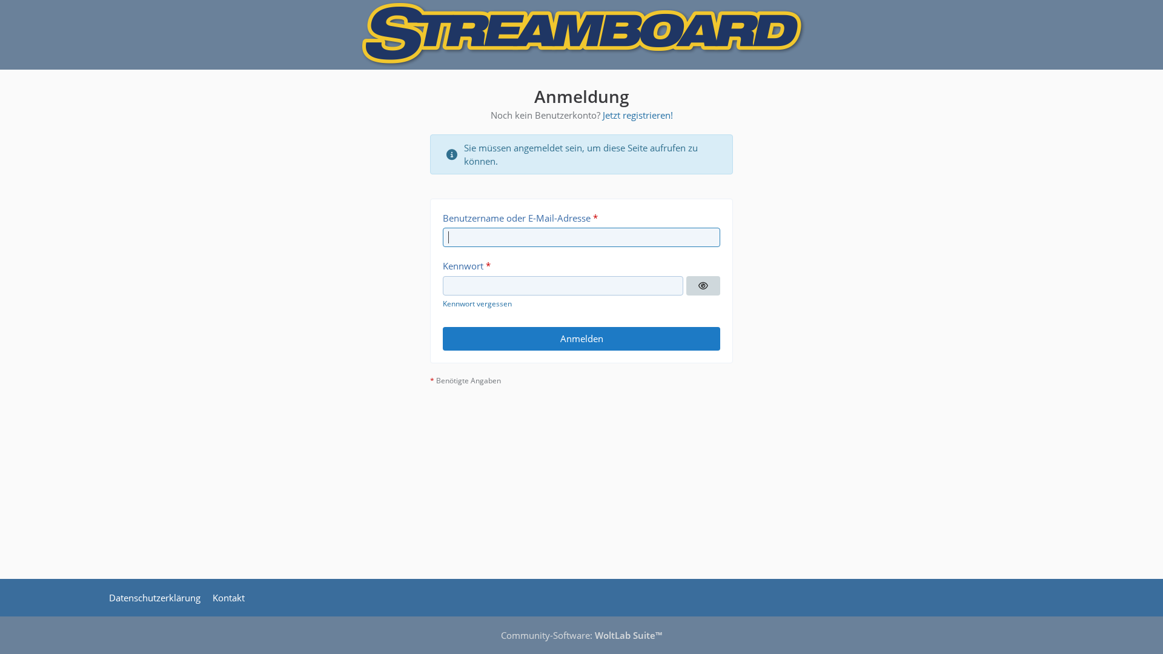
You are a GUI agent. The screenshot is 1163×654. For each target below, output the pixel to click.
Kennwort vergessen (477, 304)
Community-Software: (581, 635)
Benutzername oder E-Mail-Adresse (517, 218)
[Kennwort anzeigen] (703, 286)
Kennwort (463, 266)
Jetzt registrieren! (638, 115)
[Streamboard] (581, 35)
